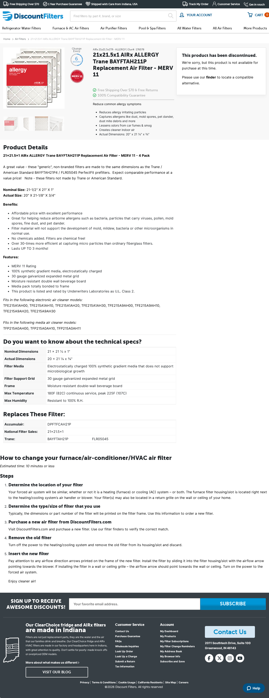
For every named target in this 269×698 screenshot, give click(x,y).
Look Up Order (124, 651)
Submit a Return (125, 661)
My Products (168, 636)
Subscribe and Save (172, 661)
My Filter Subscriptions (174, 641)
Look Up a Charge (126, 656)
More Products (255, 28)
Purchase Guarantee (127, 636)
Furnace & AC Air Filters (71, 28)
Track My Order (198, 4)
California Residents (150, 682)
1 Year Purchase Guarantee (65, 4)
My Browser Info (170, 656)
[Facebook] (209, 658)
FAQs (118, 641)
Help (256, 688)
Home (6, 38)
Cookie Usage (126, 682)
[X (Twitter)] (219, 658)
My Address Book (171, 651)
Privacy (84, 682)
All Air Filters (222, 28)
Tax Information (124, 666)
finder (211, 77)
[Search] (170, 16)
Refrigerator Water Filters (21, 28)
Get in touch (257, 4)
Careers (184, 682)
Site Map (170, 682)
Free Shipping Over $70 (24, 4)
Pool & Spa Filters (152, 28)
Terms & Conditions (104, 682)
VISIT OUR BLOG (57, 672)
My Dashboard (169, 631)
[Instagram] (229, 658)
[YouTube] (240, 658)
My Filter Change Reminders (177, 646)
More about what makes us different (51, 662)
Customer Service (229, 4)
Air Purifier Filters (113, 28)
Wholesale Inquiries (127, 646)
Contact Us (122, 631)
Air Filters (20, 38)
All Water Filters (189, 28)
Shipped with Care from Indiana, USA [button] (114, 4)
